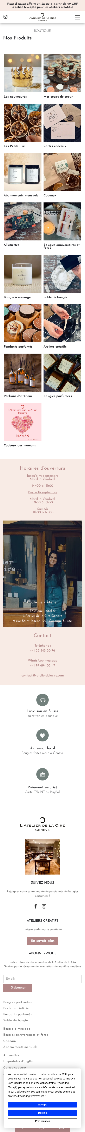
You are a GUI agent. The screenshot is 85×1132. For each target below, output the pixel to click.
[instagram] (5, 17)
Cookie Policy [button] (22, 1091)
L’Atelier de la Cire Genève (42, 616)
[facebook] (35, 907)
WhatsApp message (42, 660)
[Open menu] (77, 17)
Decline (42, 1112)
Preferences (42, 1121)
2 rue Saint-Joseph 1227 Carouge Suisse (42, 621)
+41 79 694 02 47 (42, 665)
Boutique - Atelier (42, 611)
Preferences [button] (37, 1096)
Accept (42, 1104)
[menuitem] (42, 1002)
